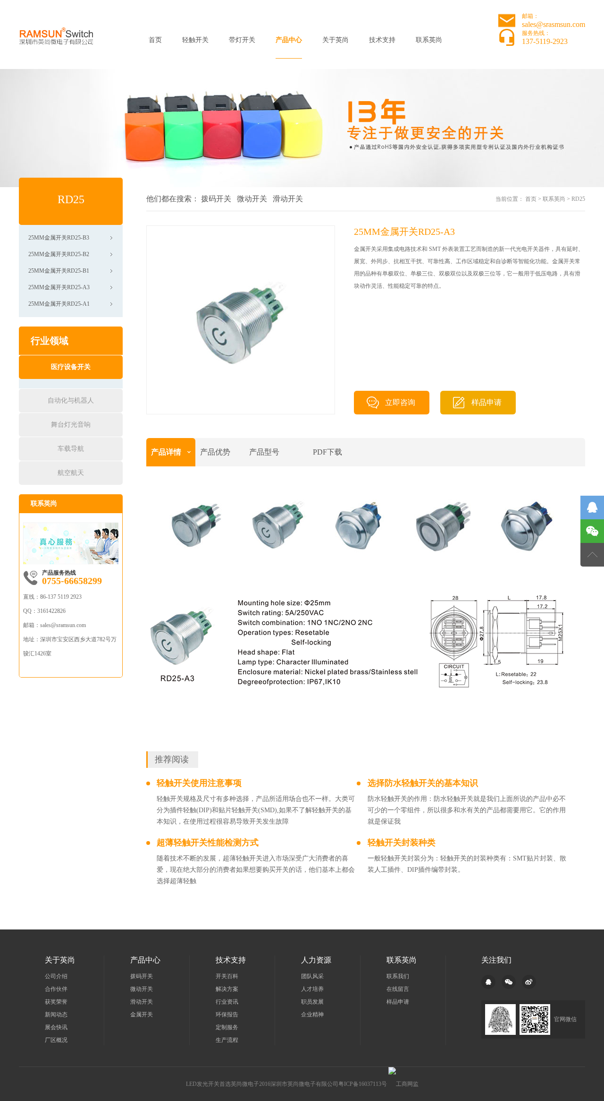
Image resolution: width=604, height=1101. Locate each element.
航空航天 (71, 472)
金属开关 (141, 1014)
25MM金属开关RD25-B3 (58, 237)
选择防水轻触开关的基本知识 (423, 783)
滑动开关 (288, 199)
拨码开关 (216, 199)
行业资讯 (227, 1001)
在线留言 (397, 989)
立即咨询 (400, 402)
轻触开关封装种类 (402, 842)
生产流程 (227, 1040)
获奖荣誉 (56, 1001)
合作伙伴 (56, 989)
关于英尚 (335, 39)
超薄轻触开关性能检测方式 (208, 842)
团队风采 (312, 976)
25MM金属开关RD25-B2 (58, 254)
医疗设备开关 (71, 366)
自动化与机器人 (71, 400)
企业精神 (312, 1014)
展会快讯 (56, 1027)
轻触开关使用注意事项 (199, 783)
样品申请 (486, 402)
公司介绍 (56, 976)
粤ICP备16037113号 (362, 1084)
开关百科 (227, 976)
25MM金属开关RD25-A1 (59, 304)
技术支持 (382, 39)
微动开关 (252, 199)
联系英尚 (429, 39)
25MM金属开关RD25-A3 (59, 287)
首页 (155, 39)
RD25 (578, 199)
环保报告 (227, 1014)
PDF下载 (327, 452)
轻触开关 (195, 39)
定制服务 (227, 1027)
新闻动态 (56, 1014)
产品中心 (289, 39)
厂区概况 (56, 1040)
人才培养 (312, 989)
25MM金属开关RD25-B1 (58, 270)
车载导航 (71, 448)
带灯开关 (242, 39)
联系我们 (397, 976)
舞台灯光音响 (71, 424)
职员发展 (312, 1001)
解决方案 (227, 989)
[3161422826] (592, 507)
